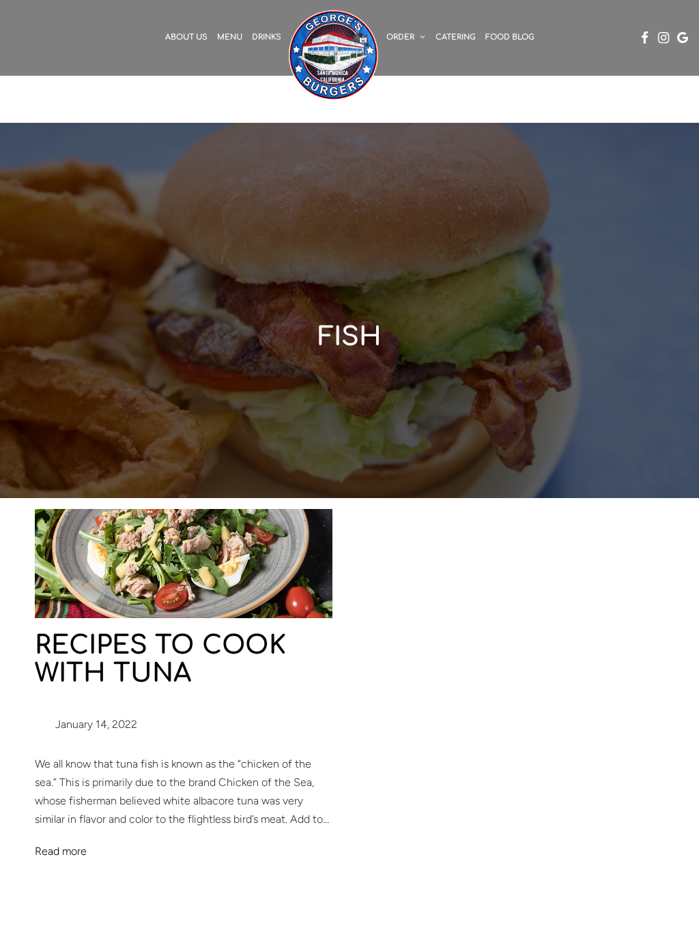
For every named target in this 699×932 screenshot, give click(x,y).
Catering (456, 37)
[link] (334, 54)
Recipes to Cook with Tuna (160, 660)
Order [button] (401, 37)
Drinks (266, 37)
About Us (186, 37)
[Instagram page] (663, 37)
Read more (61, 851)
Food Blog (509, 37)
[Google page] (682, 37)
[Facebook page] (644, 37)
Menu (229, 37)
